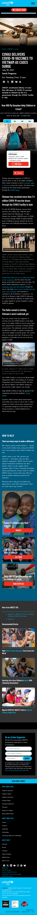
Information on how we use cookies (11, 874)
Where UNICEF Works (8, 814)
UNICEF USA (7, 3)
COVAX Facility (15, 190)
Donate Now (20, 9)
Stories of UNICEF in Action (9, 872)
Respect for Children (7, 810)
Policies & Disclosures (12, 911)
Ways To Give (5, 861)
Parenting (4, 807)
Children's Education (7, 790)
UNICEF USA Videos (7, 876)
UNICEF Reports (6, 870)
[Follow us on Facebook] (4, 865)
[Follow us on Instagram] (18, 865)
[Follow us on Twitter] (7, 865)
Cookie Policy (30, 910)
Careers (4, 822)
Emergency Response (8, 804)
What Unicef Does (8, 787)
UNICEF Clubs (6, 857)
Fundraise (4, 851)
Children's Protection (7, 797)
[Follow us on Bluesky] (24, 865)
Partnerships (5, 832)
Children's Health (6, 794)
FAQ (33, 911)
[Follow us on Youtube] (14, 865)
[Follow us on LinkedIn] (11, 865)
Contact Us (5, 888)
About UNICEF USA (7, 818)
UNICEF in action (13, 49)
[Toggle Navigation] (33, 3)
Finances (4, 825)
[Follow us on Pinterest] (21, 865)
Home (4, 49)
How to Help (6, 840)
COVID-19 (11, 619)
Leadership (5, 829)
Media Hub (5, 868)
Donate (4, 847)
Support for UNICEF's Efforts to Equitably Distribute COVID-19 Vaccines (21, 615)
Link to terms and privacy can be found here (17, 770)
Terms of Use (25, 911)
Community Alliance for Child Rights (11, 835)
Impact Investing (6, 854)
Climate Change (6, 800)
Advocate (4, 844)
